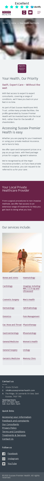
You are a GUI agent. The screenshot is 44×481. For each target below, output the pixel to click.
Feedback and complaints (15, 421)
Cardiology (7, 286)
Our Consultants (10, 424)
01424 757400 (24, 12)
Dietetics (7, 316)
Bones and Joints (10, 277)
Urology (26, 350)
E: (18, 390)
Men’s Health (29, 299)
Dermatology (8, 308)
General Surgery (10, 350)
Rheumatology (29, 333)
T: (10, 387)
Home (5, 23)
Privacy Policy (9, 428)
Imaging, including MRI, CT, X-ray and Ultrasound (31, 289)
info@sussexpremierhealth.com (30, 12)
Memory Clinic (29, 358)
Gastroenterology (11, 333)
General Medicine (11, 341)
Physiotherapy (29, 324)
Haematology (29, 277)
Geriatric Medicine (11, 358)
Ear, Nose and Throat (12, 324)
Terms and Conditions (13, 431)
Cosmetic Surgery (11, 299)
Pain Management (31, 316)
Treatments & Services (14, 435)
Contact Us (7, 439)
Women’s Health (30, 341)
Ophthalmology (30, 308)
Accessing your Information (16, 417)
